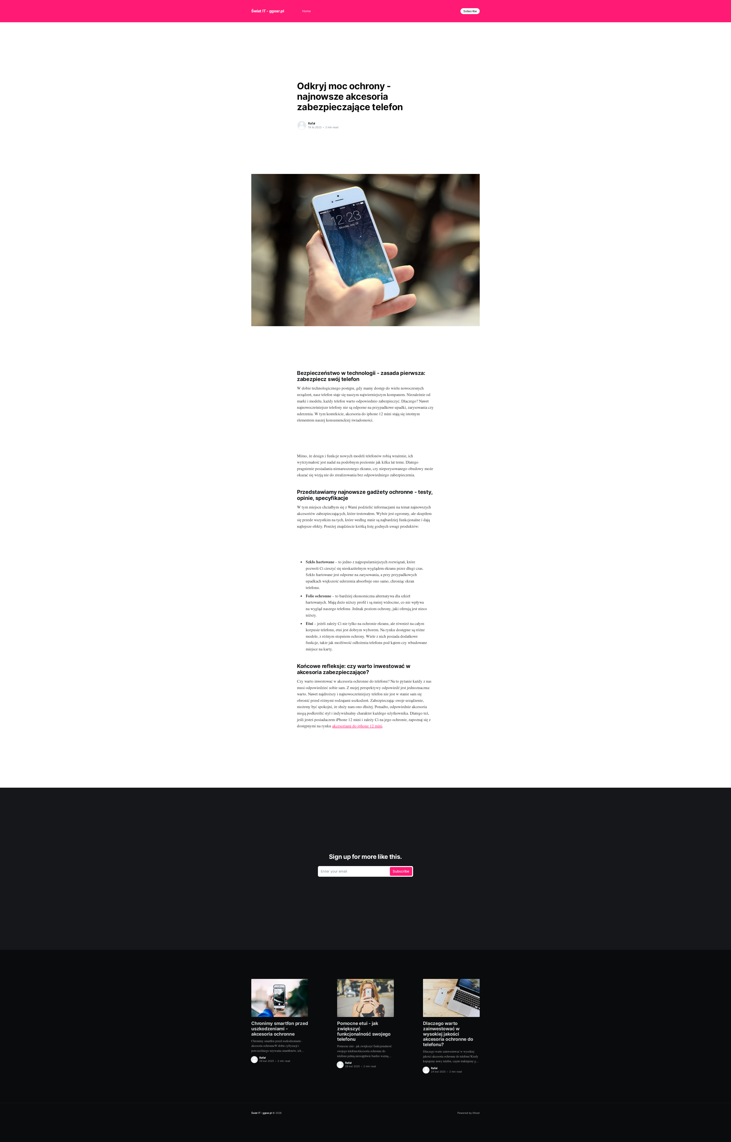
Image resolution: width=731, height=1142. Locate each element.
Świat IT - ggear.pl (267, 11)
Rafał (311, 123)
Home (306, 11)
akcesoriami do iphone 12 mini (357, 725)
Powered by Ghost (468, 1112)
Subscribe (470, 11)
